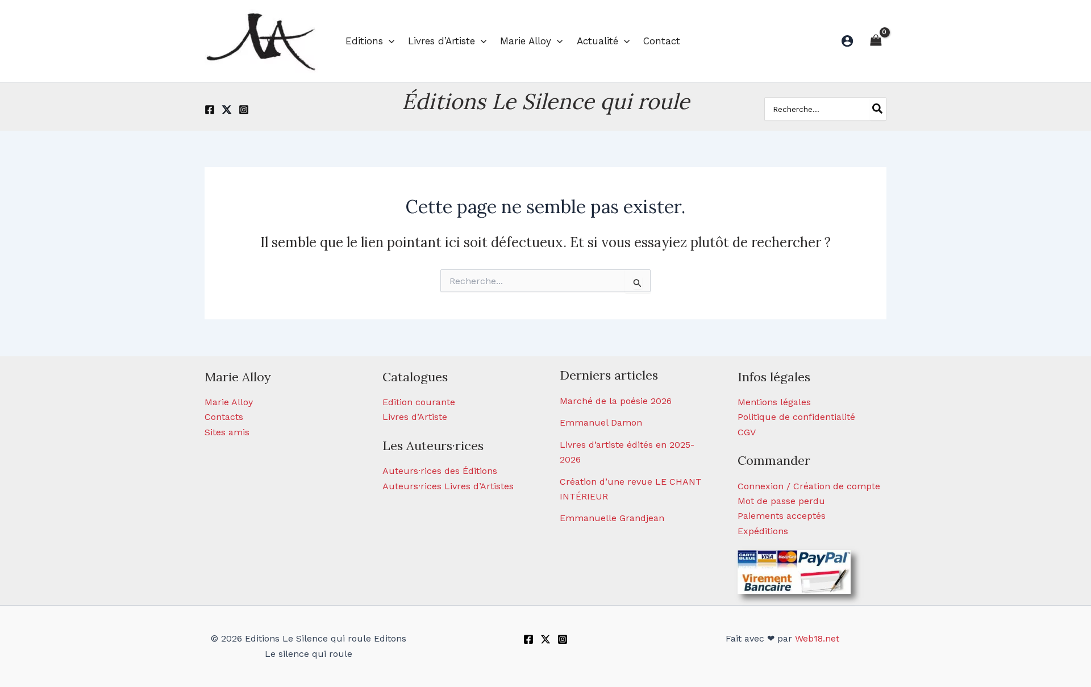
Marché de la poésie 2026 (616, 400)
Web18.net (817, 638)
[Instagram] (244, 110)
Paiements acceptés (782, 515)
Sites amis (227, 432)
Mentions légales (774, 402)
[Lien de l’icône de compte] (847, 41)
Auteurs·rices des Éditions (439, 470)
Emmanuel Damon (601, 422)
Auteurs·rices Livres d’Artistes (448, 486)
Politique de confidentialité (796, 416)
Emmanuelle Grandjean (612, 518)
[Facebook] (210, 110)
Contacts (224, 416)
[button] (388, 41)
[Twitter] (227, 110)
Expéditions (763, 531)
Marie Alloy (229, 402)
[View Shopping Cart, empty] (875, 40)
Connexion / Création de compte (809, 486)
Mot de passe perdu (781, 501)
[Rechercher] (878, 109)
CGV (747, 432)
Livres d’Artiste (414, 416)
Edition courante (418, 402)
